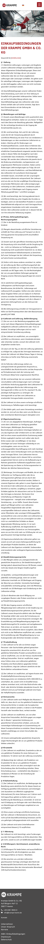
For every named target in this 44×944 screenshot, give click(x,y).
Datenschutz (6, 939)
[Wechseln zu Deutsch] (23, 5)
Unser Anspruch (8, 926)
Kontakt (4, 917)
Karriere (4, 929)
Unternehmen (7, 924)
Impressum (6, 936)
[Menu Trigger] (39, 4)
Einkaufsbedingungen (16, 934)
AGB (3, 934)
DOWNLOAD (15, 58)
